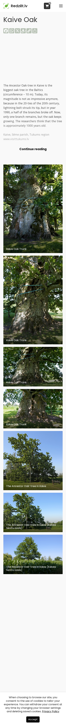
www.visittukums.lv (16, 139)
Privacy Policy (50, 711)
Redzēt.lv (19, 5)
